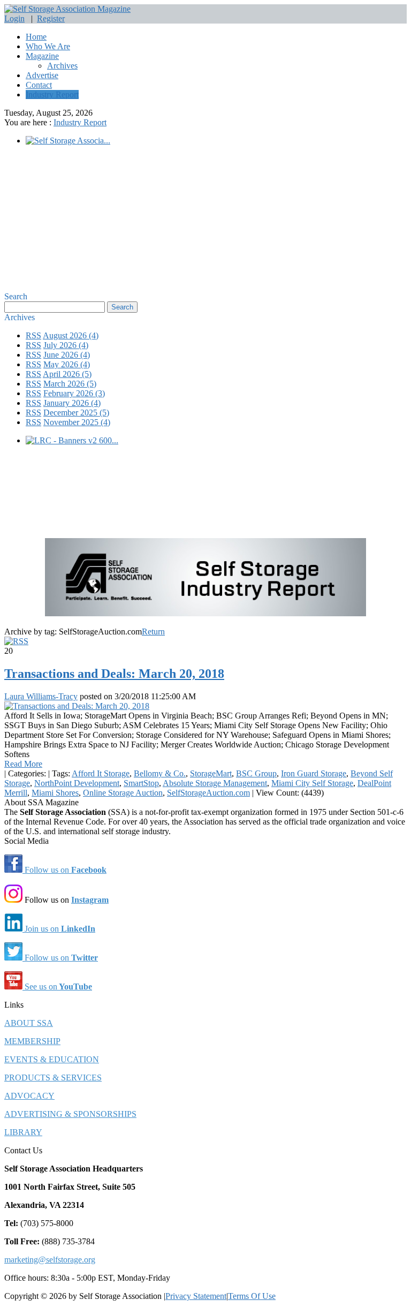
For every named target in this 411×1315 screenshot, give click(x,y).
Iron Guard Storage (313, 773)
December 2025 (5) (76, 412)
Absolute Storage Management (215, 783)
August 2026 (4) (70, 335)
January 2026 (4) (72, 402)
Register (51, 18)
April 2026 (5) (67, 374)
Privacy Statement (195, 1296)
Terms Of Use (252, 1296)
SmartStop (141, 783)
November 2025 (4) (76, 422)
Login (14, 18)
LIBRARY (23, 1132)
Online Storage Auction (123, 792)
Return (153, 631)
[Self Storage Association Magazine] (67, 8)
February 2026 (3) (74, 393)
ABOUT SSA (28, 1022)
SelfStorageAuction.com (208, 792)
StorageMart (211, 773)
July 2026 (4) (65, 345)
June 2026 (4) (66, 354)
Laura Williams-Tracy (41, 696)
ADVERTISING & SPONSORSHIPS (70, 1113)
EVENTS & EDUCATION (51, 1059)
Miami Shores (55, 792)
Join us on (58, 928)
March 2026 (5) (69, 383)
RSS (33, 335)
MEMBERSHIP (32, 1041)
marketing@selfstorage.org (49, 1259)
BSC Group (256, 773)
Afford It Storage (101, 773)
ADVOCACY (29, 1095)
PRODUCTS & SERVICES (53, 1077)
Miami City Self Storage (312, 783)
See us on (57, 986)
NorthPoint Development (76, 783)
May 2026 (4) (66, 364)
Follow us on (64, 869)
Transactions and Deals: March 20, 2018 (114, 674)
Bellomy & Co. (160, 773)
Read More (23, 763)
